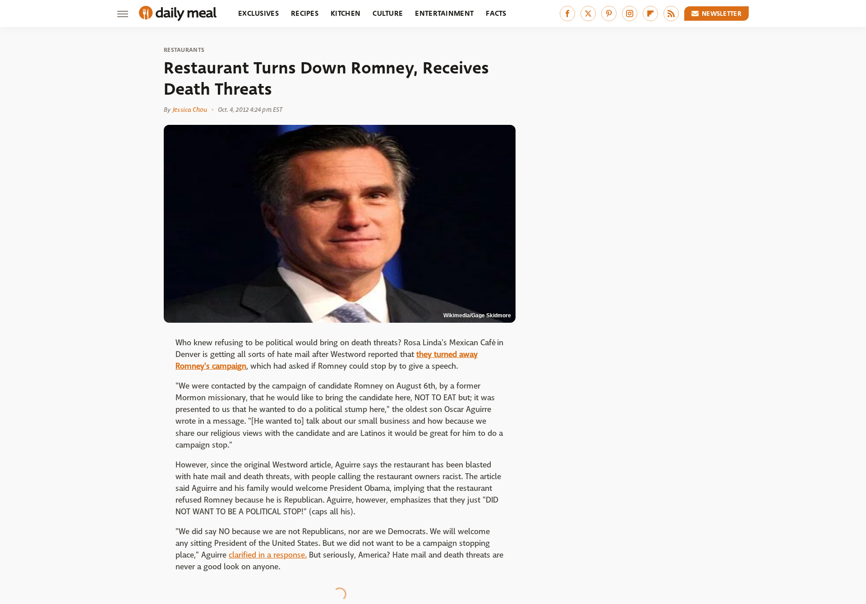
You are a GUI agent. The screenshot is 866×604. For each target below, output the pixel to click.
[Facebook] (567, 13)
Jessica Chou (190, 109)
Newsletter (722, 13)
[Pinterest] (609, 13)
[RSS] (671, 13)
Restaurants (184, 50)
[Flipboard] (650, 13)
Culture (388, 13)
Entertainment (444, 13)
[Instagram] (629, 13)
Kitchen (345, 13)
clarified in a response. (268, 555)
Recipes (304, 13)
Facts (496, 13)
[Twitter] (588, 13)
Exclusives (258, 13)
